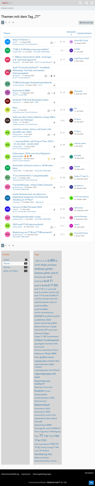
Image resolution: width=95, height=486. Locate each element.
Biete (37, 102)
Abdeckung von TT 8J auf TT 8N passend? (32, 232)
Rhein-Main (48, 387)
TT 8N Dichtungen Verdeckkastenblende (32, 82)
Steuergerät (40, 428)
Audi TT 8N (51, 285)
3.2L (45, 261)
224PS (37, 265)
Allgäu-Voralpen (49, 264)
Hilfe (55, 343)
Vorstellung (41, 454)
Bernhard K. (17, 62)
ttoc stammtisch (42, 444)
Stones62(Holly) (81, 233)
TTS (57, 444)
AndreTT (15, 209)
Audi (49, 276)
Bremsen (46, 326)
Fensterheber (53, 336)
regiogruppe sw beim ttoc (47, 361)
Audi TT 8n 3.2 (41, 289)
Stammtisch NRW (21, 90)
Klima (55, 350)
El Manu (15, 122)
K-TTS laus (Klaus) (81, 197)
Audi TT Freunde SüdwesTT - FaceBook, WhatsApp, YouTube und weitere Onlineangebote (31, 70)
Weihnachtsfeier (42, 457)
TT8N (56, 436)
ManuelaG (78, 91)
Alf (75, 108)
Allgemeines (39, 202)
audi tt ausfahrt (41, 292)
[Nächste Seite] (13, 22)
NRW (54, 353)
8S (56, 261)
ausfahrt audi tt (52, 316)
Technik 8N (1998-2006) (41, 52)
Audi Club (39, 281)
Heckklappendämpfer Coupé (27, 216)
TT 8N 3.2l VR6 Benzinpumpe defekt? (31, 49)
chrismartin (16, 202)
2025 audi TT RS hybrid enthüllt (28, 224)
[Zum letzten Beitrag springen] (71, 42)
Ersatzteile (39, 330)
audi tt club (54, 292)
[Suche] (80, 3)
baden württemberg (43, 323)
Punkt (14, 178)
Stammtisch (42, 404)
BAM (55, 323)
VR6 (50, 454)
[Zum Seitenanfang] (91, 483)
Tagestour (44, 431)
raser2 (76, 224)
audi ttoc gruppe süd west (46, 298)
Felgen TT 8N (40, 336)
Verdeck (45, 450)
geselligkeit (40, 343)
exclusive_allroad (18, 85)
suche (48, 428)
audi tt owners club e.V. (46, 302)
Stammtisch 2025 (42, 408)
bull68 (77, 49)
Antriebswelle (41, 277)
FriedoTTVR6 (17, 52)
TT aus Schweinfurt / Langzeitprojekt (30, 175)
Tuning (43, 447)
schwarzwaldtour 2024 (45, 398)
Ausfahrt (39, 316)
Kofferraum (39, 353)
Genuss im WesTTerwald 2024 (27, 207)
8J (48, 260)
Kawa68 (77, 155)
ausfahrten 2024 (43, 319)
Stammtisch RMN (43, 425)
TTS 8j (37, 447)
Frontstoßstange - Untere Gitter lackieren (33, 184)
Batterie (38, 326)
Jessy (14, 110)
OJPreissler (78, 208)
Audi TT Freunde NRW (20, 95)
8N (52, 260)
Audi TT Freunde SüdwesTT (43, 62)
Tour (37, 436)
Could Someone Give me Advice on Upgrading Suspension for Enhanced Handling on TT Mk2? (30, 197)
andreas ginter (17, 134)
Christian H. (79, 186)
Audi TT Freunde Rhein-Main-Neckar (24, 211)
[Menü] (92, 3)
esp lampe (52, 330)
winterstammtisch (43, 461)
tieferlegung (55, 431)
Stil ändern (89, 473)
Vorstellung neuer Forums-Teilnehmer (25, 44)
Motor (48, 353)
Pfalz (37, 357)
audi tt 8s (52, 289)
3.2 (40, 260)
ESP (46, 330)
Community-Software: (47, 482)
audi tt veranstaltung (44, 312)
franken (39, 340)
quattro (44, 357)
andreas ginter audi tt (46, 272)
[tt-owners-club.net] (7, 2)
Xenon (54, 461)
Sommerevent (41, 401)
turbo (37, 451)
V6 (40, 450)
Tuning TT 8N (53, 447)
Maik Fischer (17, 102)
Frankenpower (51, 340)
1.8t (37, 260)
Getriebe (49, 343)
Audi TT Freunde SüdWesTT (47, 295)
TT (41, 436)
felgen (46, 333)
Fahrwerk (39, 333)
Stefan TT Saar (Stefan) (82, 176)
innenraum (39, 347)
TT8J (46, 436)
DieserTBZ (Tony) (81, 40)
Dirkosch (15, 93)
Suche (40, 85)
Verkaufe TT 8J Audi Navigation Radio (30, 99)
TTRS (52, 444)
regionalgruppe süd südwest (47, 370)
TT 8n (37, 440)
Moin (15, 107)
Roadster (39, 390)
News (37, 227)
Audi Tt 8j (39, 285)
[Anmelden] (86, 3)
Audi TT (48, 281)
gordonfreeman (18, 187)
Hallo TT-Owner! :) (21, 39)
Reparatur (39, 387)
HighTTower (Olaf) (81, 58)
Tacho (37, 431)
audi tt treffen (41, 305)
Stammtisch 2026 (42, 412)
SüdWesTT (56, 428)
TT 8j (51, 436)
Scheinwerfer (41, 394)
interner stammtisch (44, 350)
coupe (53, 326)
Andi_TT (15, 42)
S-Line (47, 391)
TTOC (44, 440)
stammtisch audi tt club (45, 415)
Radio (51, 357)
